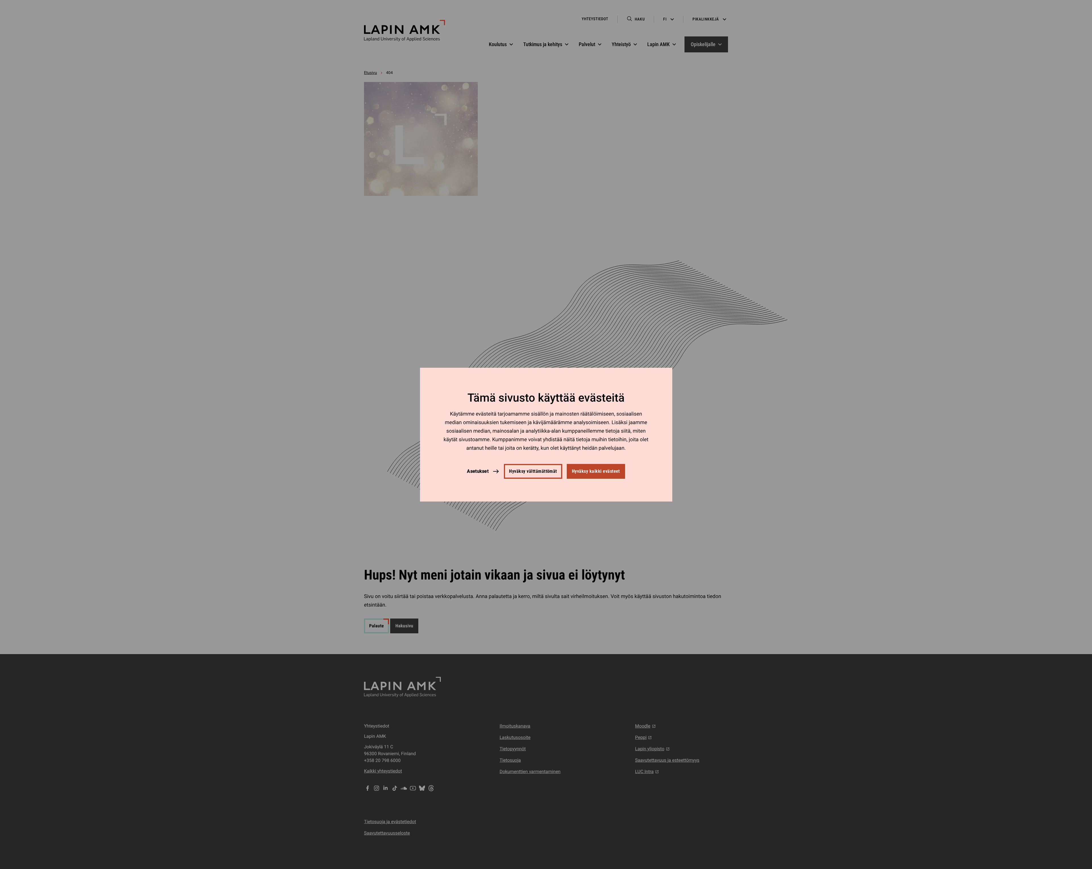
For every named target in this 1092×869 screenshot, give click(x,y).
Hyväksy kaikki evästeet (596, 471)
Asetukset (478, 471)
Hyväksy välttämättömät (533, 471)
